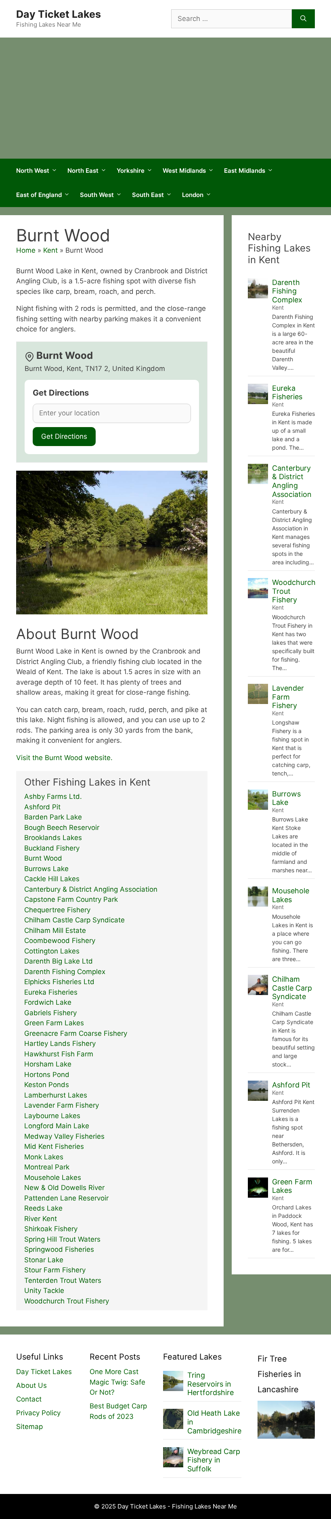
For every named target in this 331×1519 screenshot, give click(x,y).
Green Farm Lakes (54, 1023)
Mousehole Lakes (52, 1177)
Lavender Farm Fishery (61, 1105)
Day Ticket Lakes (58, 14)
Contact (29, 1399)
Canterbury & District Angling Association (90, 889)
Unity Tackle (44, 1290)
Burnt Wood (43, 858)
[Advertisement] (165, 98)
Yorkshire (131, 170)
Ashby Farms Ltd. (53, 796)
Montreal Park (46, 1167)
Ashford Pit (42, 807)
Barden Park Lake (53, 817)
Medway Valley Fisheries (64, 1136)
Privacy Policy (38, 1413)
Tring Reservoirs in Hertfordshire (210, 1384)
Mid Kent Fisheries (54, 1146)
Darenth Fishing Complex (64, 972)
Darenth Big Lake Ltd (58, 961)
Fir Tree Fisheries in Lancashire (279, 1374)
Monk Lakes (43, 1157)
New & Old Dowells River (64, 1188)
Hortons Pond (46, 1075)
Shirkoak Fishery (51, 1229)
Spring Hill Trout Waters (62, 1239)
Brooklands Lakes (53, 838)
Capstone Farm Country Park (71, 899)
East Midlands (244, 170)
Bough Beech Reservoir (61, 827)
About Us (31, 1385)
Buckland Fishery (52, 848)
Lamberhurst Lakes (55, 1095)
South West (97, 195)
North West (32, 170)
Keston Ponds (46, 1085)
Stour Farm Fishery (55, 1270)
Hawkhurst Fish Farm (58, 1054)
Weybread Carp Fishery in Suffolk (213, 1460)
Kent (50, 250)
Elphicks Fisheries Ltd (59, 982)
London (192, 195)
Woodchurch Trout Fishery (66, 1301)
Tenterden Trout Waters (62, 1280)
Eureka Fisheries (51, 992)
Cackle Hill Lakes (52, 879)
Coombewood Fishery (59, 941)
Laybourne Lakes (52, 1116)
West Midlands (184, 170)
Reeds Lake (43, 1208)
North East (82, 170)
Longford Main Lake (56, 1126)
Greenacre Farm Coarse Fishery (75, 1033)
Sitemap (29, 1427)
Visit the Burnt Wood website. (64, 758)
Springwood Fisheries (59, 1249)
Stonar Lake (43, 1260)
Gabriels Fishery (50, 1013)
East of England (39, 195)
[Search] (303, 19)
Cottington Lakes (52, 951)
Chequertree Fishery (57, 910)
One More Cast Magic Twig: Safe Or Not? (117, 1382)
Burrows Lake (46, 869)
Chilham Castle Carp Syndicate (74, 920)
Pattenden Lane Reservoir (66, 1198)
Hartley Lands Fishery (60, 1043)
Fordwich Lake (47, 1002)
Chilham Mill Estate (55, 930)
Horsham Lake (47, 1064)
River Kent (40, 1219)
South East (148, 195)
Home (26, 250)
